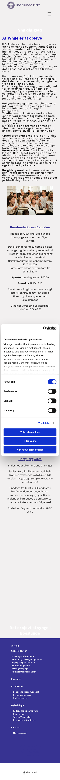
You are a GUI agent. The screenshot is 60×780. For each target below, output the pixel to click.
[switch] (52, 391)
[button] (30, 14)
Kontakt (15, 727)
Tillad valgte (30, 441)
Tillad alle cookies (30, 432)
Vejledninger (18, 705)
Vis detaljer (44, 423)
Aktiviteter (17, 686)
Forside (15, 645)
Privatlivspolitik (18, 764)
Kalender (16, 679)
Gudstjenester (19, 650)
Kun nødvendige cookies (30, 449)
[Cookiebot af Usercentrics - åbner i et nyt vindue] (43, 329)
